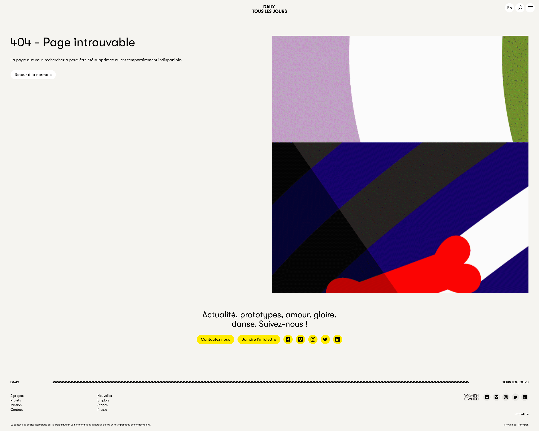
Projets (16, 400)
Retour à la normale (33, 74)
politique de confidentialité (135, 424)
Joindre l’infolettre (259, 339)
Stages (102, 405)
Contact (17, 410)
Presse (102, 410)
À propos (17, 396)
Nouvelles (104, 396)
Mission (16, 405)
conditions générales (90, 424)
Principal (523, 424)
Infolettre (521, 414)
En (509, 7)
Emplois (103, 400)
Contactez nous (215, 339)
